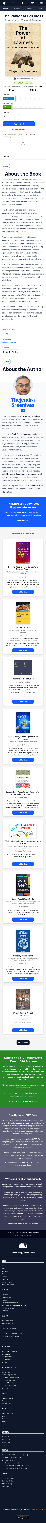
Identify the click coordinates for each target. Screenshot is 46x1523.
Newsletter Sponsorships (11, 1303)
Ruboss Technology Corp (34, 1509)
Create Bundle (7, 1357)
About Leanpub (7, 1413)
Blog (3, 1416)
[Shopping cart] (32, 3)
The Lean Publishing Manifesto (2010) (15, 1468)
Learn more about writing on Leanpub (23, 1101)
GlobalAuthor (6, 1297)
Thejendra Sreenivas (25, 79)
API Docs (5, 1388)
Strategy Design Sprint (23, 956)
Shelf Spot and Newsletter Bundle (14, 1305)
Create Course (7, 1359)
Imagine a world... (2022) (11, 1463)
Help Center (6, 1445)
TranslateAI (6, 1311)
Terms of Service (8, 1478)
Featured (5, 1266)
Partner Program (8, 1398)
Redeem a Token (8, 1285)
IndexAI (4, 1300)
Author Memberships (9, 1351)
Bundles (17, 8)
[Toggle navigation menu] (43, 156)
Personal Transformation (11, 343)
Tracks (40, 8)
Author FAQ (6, 1372)
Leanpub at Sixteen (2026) (11, 1457)
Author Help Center (9, 1375)
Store (9, 1233)
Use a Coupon (7, 1282)
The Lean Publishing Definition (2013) (15, 1465)
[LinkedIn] (23, 411)
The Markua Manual (9, 1385)
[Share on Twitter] (3, 333)
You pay (6, 112)
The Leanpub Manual (9, 1380)
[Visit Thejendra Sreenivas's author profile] (23, 385)
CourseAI (5, 1294)
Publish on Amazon (9, 1308)
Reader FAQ (6, 1442)
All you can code (23, 627)
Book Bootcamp (7, 1323)
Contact (4, 1419)
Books (5, 8)
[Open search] (13, 3)
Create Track (6, 1362)
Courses (29, 8)
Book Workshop (7, 1321)
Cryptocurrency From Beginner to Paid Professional (23, 738)
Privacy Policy (7, 1483)
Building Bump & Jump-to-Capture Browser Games (23, 568)
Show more (23, 1043)
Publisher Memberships (10, 1336)
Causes (4, 1401)
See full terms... (23, 520)
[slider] (15, 98)
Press (4, 1421)
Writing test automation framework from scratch (23, 842)
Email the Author (10, 352)
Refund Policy (7, 1486)
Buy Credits (6, 1439)
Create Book (6, 1354)
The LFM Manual (8, 1383)
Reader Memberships (10, 1437)
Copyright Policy (8, 1481)
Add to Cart (19, 124)
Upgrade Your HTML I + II (23, 679)
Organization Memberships (12, 1333)
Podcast (5, 1279)
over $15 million (31, 1093)
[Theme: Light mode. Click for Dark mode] (23, 3)
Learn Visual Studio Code (23, 899)
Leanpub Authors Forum (10, 1377)
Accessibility (6, 1403)
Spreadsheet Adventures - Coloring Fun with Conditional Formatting (23, 793)
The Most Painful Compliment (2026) (15, 1455)
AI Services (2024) (8, 1460)
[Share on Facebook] (7, 333)
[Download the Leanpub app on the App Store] (23, 1517)
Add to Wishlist (18, 130)
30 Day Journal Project (23, 1013)
